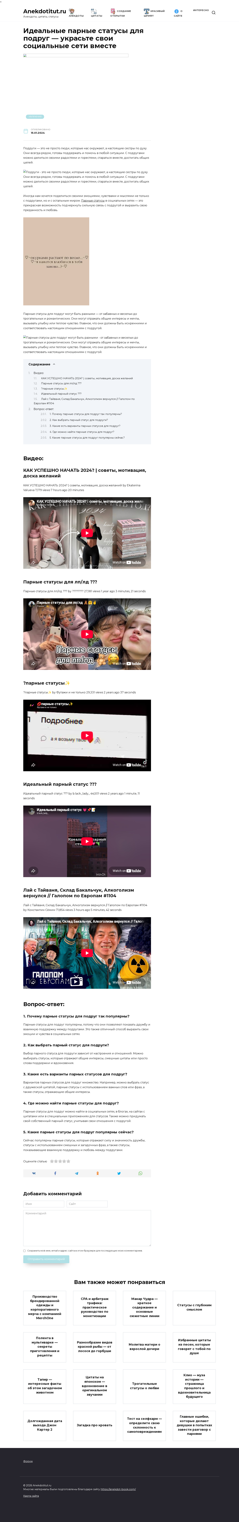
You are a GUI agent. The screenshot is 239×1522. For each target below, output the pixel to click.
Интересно (201, 10)
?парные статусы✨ (54, 388)
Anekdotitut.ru (44, 11)
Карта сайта (31, 1495)
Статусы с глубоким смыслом (194, 1307)
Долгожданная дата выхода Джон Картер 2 (44, 1425)
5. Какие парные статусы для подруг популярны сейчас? (87, 437)
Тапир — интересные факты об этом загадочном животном (45, 1386)
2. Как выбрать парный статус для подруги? (79, 420)
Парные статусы (93, 200)
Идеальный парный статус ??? (61, 393)
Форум (28, 1461)
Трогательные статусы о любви (144, 1386)
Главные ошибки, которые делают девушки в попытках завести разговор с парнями (194, 1425)
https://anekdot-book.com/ (118, 1489)
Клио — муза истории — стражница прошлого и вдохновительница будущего (194, 1385)
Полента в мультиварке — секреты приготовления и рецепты (44, 1346)
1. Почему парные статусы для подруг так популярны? (86, 414)
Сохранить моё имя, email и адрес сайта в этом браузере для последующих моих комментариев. (85, 1250)
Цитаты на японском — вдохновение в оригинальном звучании (94, 1385)
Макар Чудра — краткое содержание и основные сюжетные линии (144, 1307)
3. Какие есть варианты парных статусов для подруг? (85, 426)
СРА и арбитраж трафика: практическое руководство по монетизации (94, 1307)
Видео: (39, 373)
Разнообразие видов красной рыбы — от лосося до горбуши (94, 1346)
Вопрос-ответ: (44, 409)
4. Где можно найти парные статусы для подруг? (82, 431)
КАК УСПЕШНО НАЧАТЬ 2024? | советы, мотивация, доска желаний (87, 378)
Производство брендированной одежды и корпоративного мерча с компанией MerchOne (44, 1307)
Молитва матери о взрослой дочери (144, 1347)
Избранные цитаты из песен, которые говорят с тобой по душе (194, 1346)
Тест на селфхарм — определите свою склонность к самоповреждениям (144, 1425)
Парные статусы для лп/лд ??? (61, 383)
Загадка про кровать (94, 1425)
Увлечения (35, 116)
